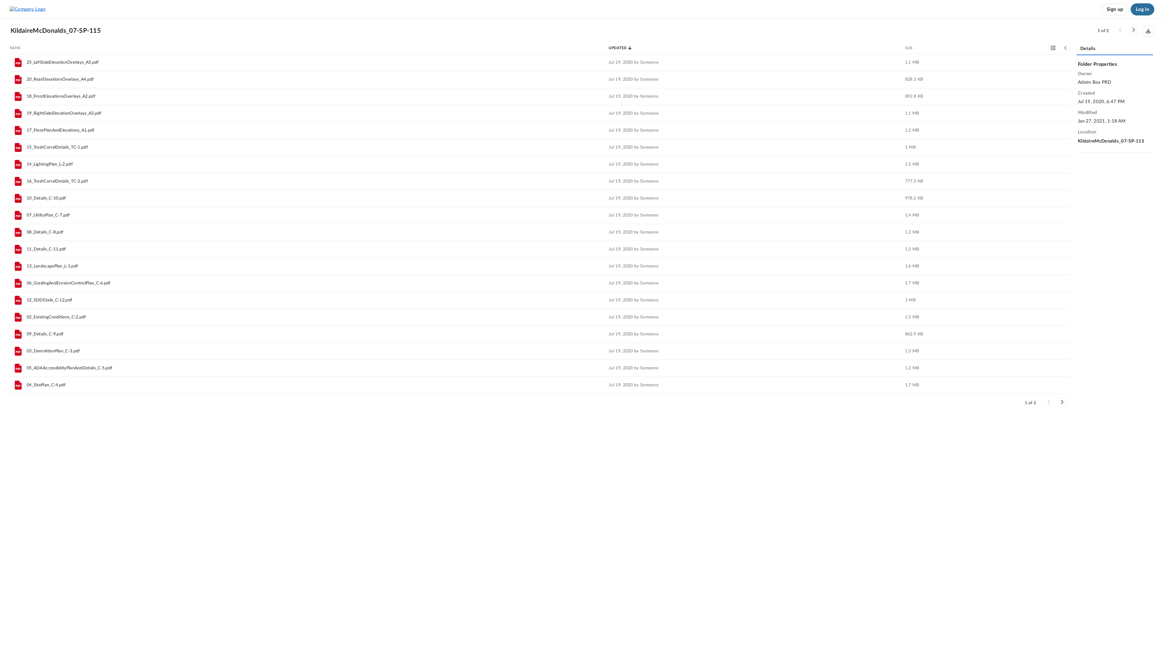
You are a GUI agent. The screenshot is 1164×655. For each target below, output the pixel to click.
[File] (18, 62)
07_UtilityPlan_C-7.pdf (48, 215)
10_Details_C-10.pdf (46, 198)
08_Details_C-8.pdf (45, 232)
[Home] (28, 9)
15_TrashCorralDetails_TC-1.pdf (57, 147)
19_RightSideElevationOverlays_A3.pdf (64, 113)
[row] (540, 62)
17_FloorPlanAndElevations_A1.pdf (61, 130)
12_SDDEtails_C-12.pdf (49, 300)
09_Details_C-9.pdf (45, 334)
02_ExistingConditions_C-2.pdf (56, 317)
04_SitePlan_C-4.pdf (46, 385)
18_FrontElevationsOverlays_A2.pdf (61, 96)
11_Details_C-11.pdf (46, 249)
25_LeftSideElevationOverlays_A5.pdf (63, 62)
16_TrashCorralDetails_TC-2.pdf (57, 181)
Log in (1142, 9)
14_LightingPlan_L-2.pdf (50, 164)
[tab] (1115, 49)
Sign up (1115, 9)
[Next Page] (1134, 30)
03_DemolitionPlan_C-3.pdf (53, 351)
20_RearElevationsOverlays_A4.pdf (60, 79)
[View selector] (1053, 48)
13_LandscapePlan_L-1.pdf (52, 266)
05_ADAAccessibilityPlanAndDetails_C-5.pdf (69, 368)
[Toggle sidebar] (1066, 48)
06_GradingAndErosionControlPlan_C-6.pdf (69, 283)
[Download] (1148, 31)
